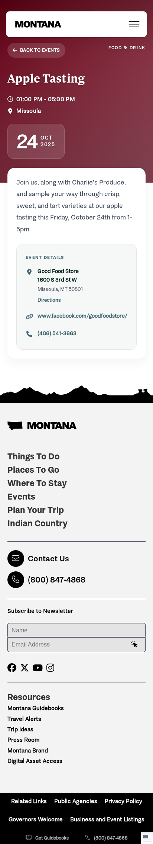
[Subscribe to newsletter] (134, 644)
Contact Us (48, 558)
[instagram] (50, 667)
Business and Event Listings (107, 819)
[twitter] (24, 667)
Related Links (29, 801)
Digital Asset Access (34, 760)
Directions (49, 300)
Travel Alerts (24, 718)
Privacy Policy (123, 801)
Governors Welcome (36, 819)
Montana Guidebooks (35, 708)
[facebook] (11, 667)
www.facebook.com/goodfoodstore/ (82, 315)
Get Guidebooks (52, 838)
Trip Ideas (20, 729)
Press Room (23, 739)
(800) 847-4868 (56, 580)
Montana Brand (27, 750)
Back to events (40, 50)
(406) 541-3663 (57, 333)
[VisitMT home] (33, 24)
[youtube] (38, 667)
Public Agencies (75, 801)
